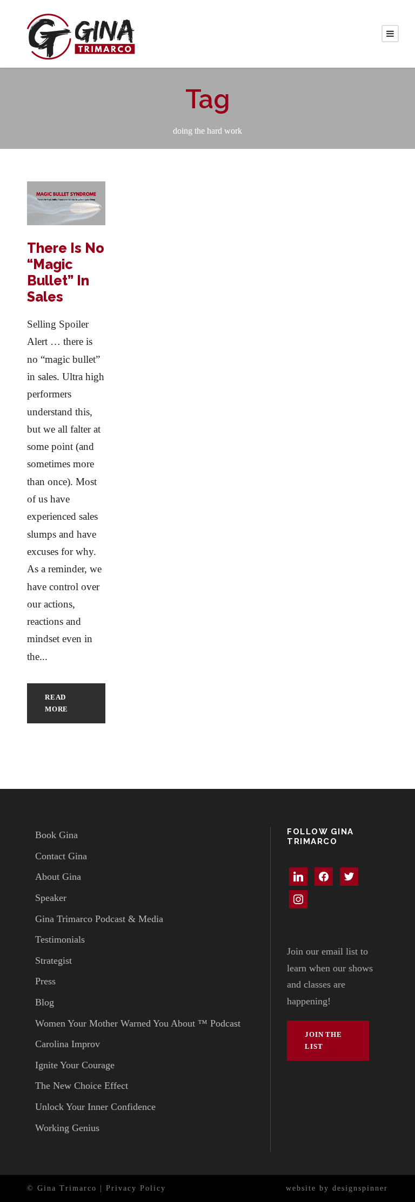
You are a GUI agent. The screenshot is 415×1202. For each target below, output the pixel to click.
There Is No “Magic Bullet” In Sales (65, 272)
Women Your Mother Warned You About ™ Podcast (137, 1023)
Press (45, 981)
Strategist (53, 960)
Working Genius (67, 1127)
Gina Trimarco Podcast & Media (99, 918)
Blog (44, 1002)
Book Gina (56, 834)
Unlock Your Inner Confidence (95, 1106)
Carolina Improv (67, 1043)
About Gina (58, 876)
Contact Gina (61, 856)
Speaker (50, 897)
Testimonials (60, 939)
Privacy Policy (136, 1188)
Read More (56, 703)
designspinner (360, 1188)
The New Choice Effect (81, 1085)
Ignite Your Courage (75, 1065)
